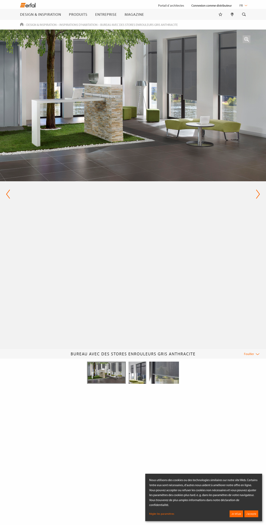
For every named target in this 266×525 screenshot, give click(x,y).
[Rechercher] (244, 14)
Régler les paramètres (161, 513)
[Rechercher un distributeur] (232, 14)
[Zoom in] (246, 39)
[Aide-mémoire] (220, 14)
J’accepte (251, 513)
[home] (27, 6)
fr (241, 5)
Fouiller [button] (249, 354)
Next (256, 194)
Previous (8, 194)
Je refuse (236, 513)
